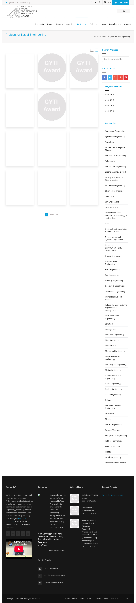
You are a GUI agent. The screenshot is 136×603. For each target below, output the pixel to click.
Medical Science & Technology (113, 357)
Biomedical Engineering (115, 185)
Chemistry (109, 196)
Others (108, 400)
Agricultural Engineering (115, 136)
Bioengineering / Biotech (115, 172)
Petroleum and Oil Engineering (113, 406)
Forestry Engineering (114, 280)
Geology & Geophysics (115, 286)
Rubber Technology (113, 441)
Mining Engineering (113, 370)
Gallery (92, 24)
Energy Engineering (113, 256)
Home (49, 24)
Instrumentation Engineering (112, 317)
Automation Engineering (115, 155)
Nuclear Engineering (113, 389)
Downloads (114, 24)
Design (108, 223)
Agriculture (109, 142)
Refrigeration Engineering (116, 435)
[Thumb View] (96, 50)
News (103, 24)
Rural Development (113, 446)
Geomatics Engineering (115, 291)
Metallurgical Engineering (115, 364)
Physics (108, 419)
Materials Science (112, 340)
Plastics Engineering (113, 424)
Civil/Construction (112, 207)
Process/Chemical (112, 430)
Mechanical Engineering (115, 351)
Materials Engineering (114, 334)
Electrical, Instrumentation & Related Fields (116, 230)
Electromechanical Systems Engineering (114, 238)
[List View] (92, 50)
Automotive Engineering (115, 166)
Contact (127, 24)
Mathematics (110, 345)
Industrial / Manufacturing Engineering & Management (116, 307)
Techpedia (39, 24)
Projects (80, 24)
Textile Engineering (113, 457)
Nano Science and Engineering (113, 376)
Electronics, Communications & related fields (113, 248)
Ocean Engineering (113, 394)
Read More (10, 527)
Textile (108, 452)
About (58, 24)
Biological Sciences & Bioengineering (114, 178)
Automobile (110, 161)
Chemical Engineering (114, 191)
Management (111, 329)
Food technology (112, 275)
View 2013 (109, 105)
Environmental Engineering (111, 262)
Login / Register (120, 2)
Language (109, 324)
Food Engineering (112, 269)
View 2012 (109, 111)
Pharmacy (109, 413)
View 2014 (109, 100)
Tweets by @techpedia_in (112, 495)
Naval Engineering (112, 383)
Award (69, 24)
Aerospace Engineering (115, 131)
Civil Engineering (112, 202)
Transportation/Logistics (115, 462)
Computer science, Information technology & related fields (116, 215)
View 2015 (109, 94)
